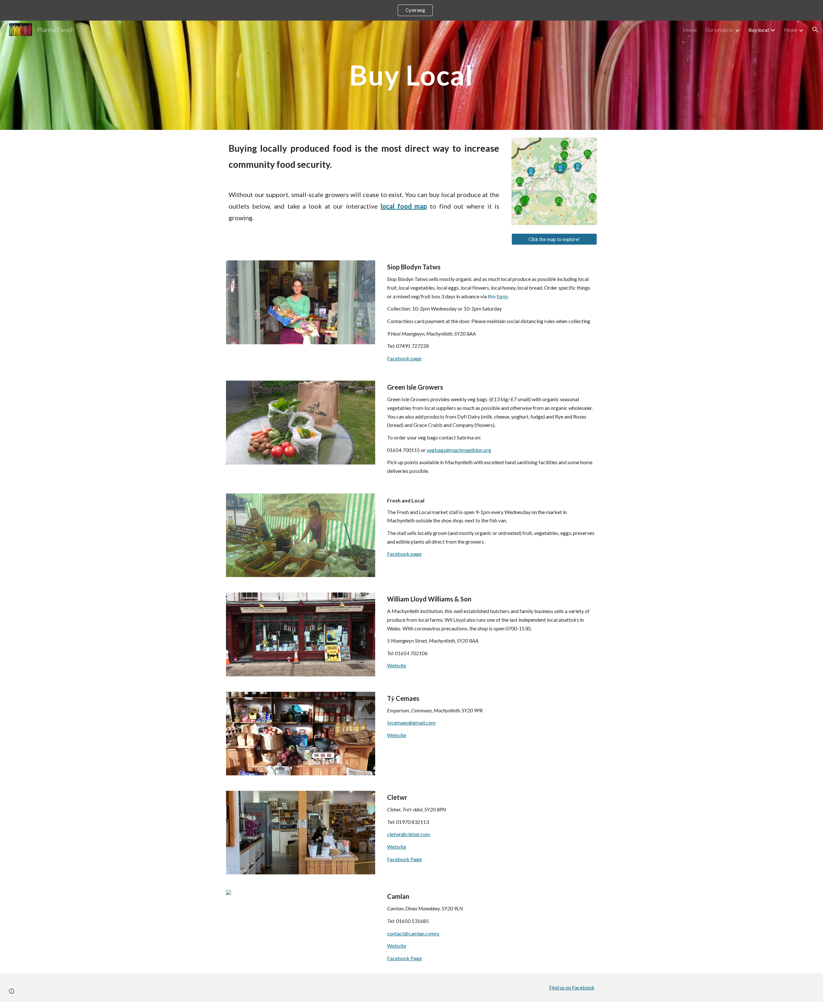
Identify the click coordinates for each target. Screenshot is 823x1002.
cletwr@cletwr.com (408, 834)
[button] (815, 29)
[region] (411, 10)
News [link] (790, 30)
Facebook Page (404, 859)
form (502, 296)
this (492, 296)
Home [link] (690, 30)
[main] (411, 75)
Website (396, 665)
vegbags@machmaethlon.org (459, 450)
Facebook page (404, 358)
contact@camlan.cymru (413, 933)
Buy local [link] (758, 30)
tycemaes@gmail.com (411, 722)
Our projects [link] (719, 30)
